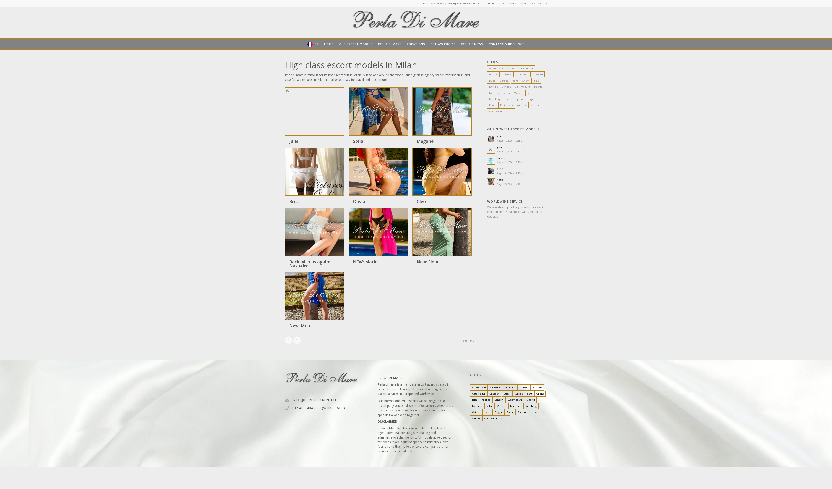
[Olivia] (378, 172)
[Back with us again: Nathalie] (314, 232)
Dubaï (492, 80)
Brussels (506, 74)
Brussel (493, 74)
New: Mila (299, 325)
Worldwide (495, 111)
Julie (293, 141)
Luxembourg (522, 86)
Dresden (538, 74)
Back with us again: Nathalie (309, 263)
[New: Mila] (314, 296)
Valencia (522, 105)
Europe (504, 80)
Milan (507, 93)
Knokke (493, 86)
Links (513, 3)
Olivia (359, 201)
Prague (531, 99)
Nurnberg (494, 99)
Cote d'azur (522, 74)
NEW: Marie (365, 262)
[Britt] (314, 172)
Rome (492, 105)
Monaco (518, 93)
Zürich (510, 111)
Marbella (494, 93)
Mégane (425, 141)
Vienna (535, 105)
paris (520, 99)
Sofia (358, 141)
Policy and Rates (534, 3)
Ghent (525, 80)
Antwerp (512, 68)
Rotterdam (506, 105)
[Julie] (314, 111)
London (506, 86)
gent (515, 80)
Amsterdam (496, 68)
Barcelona (527, 68)
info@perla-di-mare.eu (465, 3)
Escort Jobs (495, 3)
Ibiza (536, 80)
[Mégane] (442, 111)
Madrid (538, 86)
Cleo (421, 201)
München (532, 93)
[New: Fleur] (442, 232)
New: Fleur (428, 262)
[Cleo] (442, 172)
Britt (294, 201)
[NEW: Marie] (378, 232)
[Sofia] (378, 111)
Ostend (509, 99)
